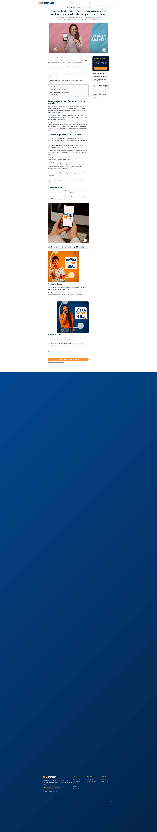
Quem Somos (90, 779)
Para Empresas (76, 781)
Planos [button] (76, 3)
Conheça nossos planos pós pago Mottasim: (59, 92)
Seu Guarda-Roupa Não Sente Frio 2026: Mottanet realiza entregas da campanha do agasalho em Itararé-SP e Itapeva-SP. (100, 78)
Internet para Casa (77, 779)
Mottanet (51, 190)
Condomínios (76, 783)
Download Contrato (105, 781)
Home (71, 3)
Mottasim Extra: (53, 94)
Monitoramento (76, 786)
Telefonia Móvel (76, 788)
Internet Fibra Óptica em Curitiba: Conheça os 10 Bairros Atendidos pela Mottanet (100, 87)
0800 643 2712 (56, 791)
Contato (103, 3)
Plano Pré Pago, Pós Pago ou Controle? (58, 89)
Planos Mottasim (53, 91)
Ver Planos (100, 68)
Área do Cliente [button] (95, 3)
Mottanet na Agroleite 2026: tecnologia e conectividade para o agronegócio (100, 94)
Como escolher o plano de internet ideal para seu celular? (62, 87)
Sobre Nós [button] (83, 3)
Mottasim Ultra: (53, 95)
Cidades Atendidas (91, 781)
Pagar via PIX (104, 779)
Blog (89, 3)
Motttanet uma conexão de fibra (56, 362)
